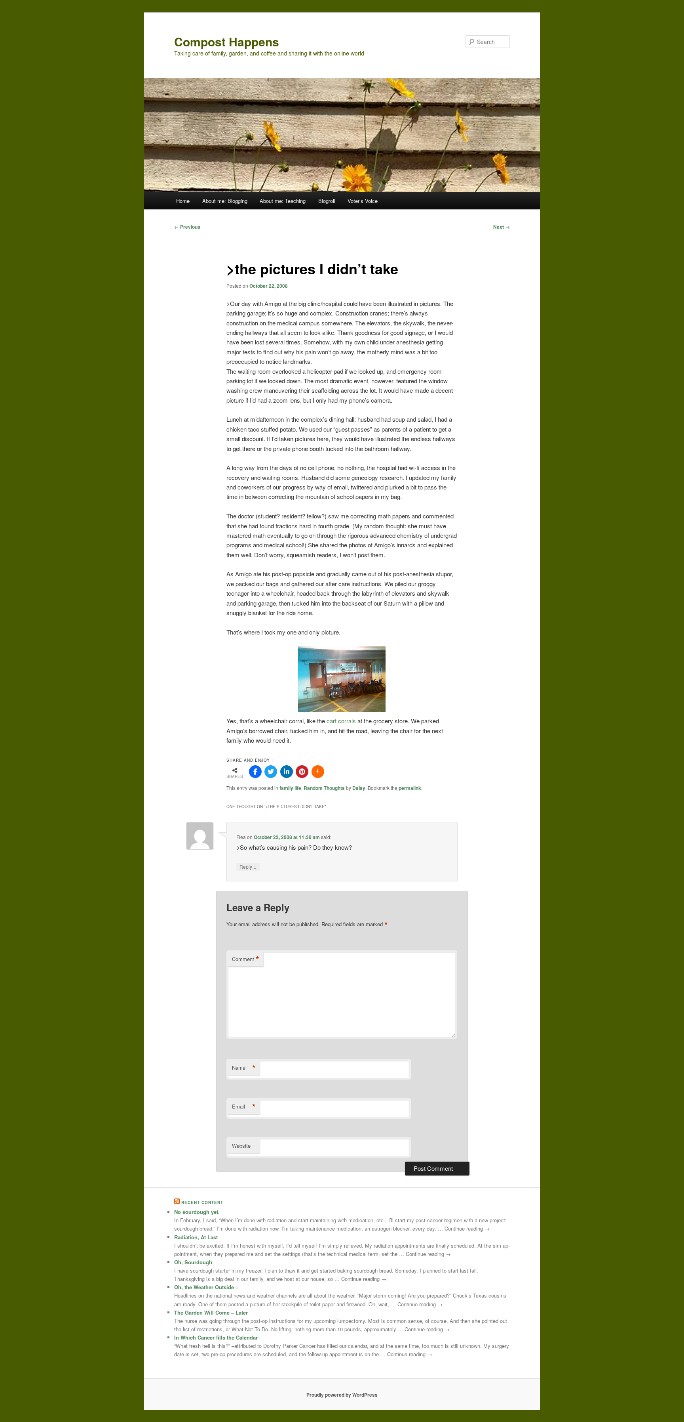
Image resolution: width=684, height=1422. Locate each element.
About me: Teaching (283, 201)
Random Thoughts (324, 787)
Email (244, 1106)
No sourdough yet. (197, 1212)
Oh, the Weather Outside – (206, 1287)
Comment (245, 959)
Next (501, 226)
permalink (410, 787)
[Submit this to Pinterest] (302, 771)
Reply (248, 866)
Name (244, 1067)
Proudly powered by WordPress (342, 1394)
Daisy (358, 787)
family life (290, 787)
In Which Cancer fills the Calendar (216, 1337)
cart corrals (341, 721)
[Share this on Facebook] (255, 771)
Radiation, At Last (196, 1237)
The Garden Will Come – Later (211, 1312)
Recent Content (202, 1202)
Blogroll (326, 201)
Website (241, 1145)
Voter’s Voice (363, 201)
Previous (187, 226)
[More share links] (318, 771)
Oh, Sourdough (193, 1262)
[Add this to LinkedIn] (286, 771)
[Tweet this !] (270, 771)
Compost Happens (226, 41)
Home (183, 201)
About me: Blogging (224, 201)
